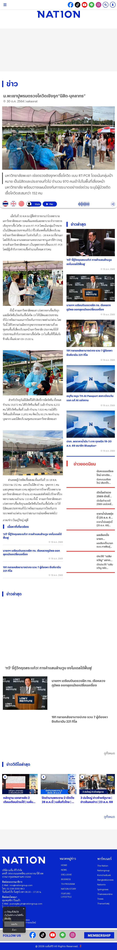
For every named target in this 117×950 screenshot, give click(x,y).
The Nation (102, 865)
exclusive (66, 874)
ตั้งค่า (14, 930)
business (66, 879)
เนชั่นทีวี (49, 946)
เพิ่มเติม (7, 918)
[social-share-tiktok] (77, 5)
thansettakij (103, 903)
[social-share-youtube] (84, 5)
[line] (62, 937)
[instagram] (72, 937)
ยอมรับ (14, 924)
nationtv (101, 884)
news (64, 869)
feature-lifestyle (66, 895)
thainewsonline (105, 893)
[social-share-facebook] (70, 5)
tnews (100, 898)
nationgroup (103, 870)
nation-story (68, 888)
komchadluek (104, 874)
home (64, 865)
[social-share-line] (91, 5)
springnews (102, 889)
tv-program (68, 883)
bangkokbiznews (105, 879)
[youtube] (52, 937)
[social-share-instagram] (98, 5)
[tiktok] (42, 937)
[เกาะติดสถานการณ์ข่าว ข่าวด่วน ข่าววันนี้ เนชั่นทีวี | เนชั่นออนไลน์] (58, 14)
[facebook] (32, 937)
